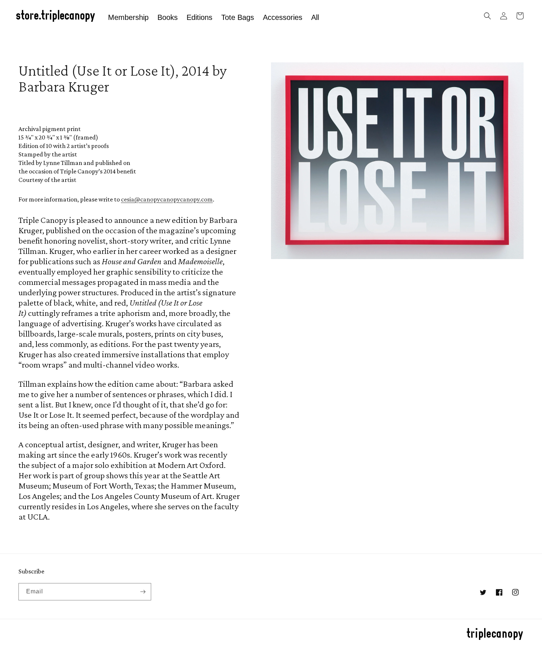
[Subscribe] (143, 591)
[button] (487, 16)
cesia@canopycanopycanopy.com (167, 199)
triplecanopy (495, 634)
